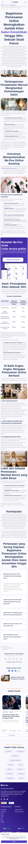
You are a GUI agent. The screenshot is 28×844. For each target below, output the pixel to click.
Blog (2, 820)
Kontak (2, 822)
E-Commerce (10, 778)
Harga (2, 815)
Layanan (11, 711)
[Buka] (2, 2)
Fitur (2, 817)
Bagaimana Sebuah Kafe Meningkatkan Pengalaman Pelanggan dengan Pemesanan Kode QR (18, 678)
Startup (21, 778)
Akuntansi (9, 751)
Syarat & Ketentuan (19, 811)
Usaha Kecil (5, 711)
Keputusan (3, 811)
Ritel (20, 764)
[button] (26, 2)
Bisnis (2, 813)
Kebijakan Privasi (19, 809)
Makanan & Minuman (15, 760)
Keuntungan (3, 809)
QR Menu (11, 764)
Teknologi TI (15, 755)
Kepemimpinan (20, 751)
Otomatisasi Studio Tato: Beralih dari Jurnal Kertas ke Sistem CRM (11, 716)
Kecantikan (21, 773)
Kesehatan (20, 769)
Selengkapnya (11, 735)
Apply (14, 841)
